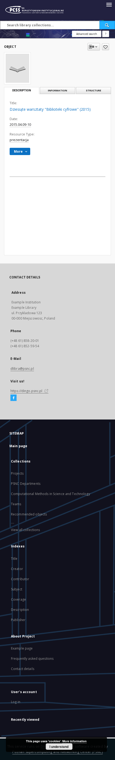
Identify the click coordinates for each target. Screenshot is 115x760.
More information (74, 741)
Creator (17, 569)
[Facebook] (13, 398)
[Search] (107, 25)
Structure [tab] (93, 90)
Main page (18, 446)
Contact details (22, 668)
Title (14, 558)
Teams (16, 504)
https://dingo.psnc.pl (26, 391)
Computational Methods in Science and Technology (50, 494)
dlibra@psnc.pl (22, 368)
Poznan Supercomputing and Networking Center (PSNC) (57, 752)
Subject (16, 589)
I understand (58, 746)
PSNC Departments (25, 483)
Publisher (18, 620)
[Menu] (109, 4)
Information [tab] (57, 90)
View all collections (25, 530)
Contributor (20, 579)
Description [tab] (21, 90)
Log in (15, 702)
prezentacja (19, 140)
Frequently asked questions (32, 658)
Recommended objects (29, 514)
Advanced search (86, 34)
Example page (22, 648)
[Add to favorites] (105, 46)
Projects (17, 473)
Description (20, 609)
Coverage (18, 599)
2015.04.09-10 (20, 124)
